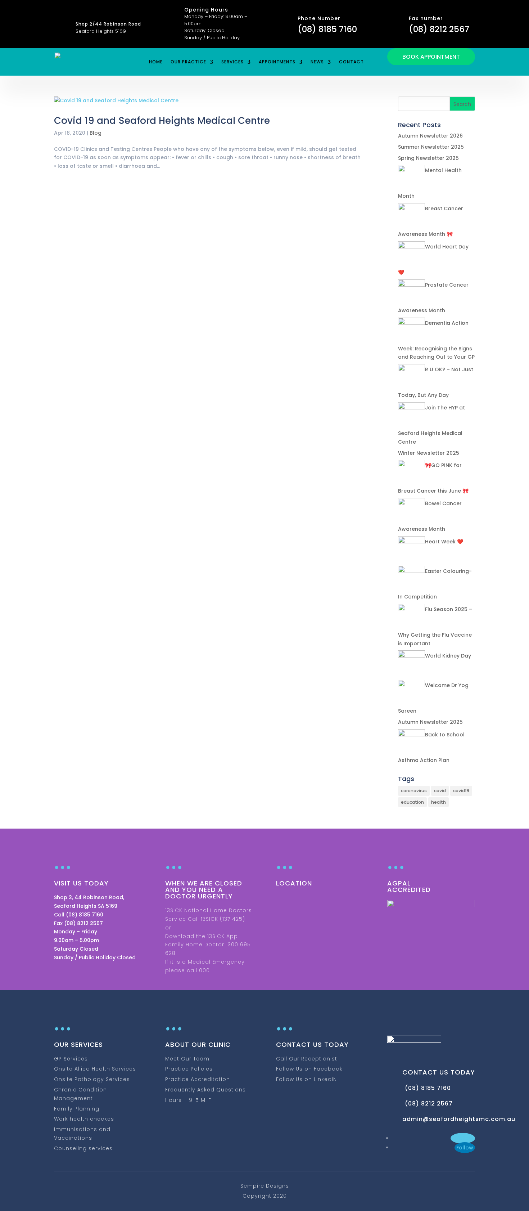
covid (440, 791)
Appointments (277, 62)
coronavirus (414, 791)
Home (156, 62)
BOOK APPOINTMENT (431, 57)
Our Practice (188, 62)
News (317, 62)
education (412, 802)
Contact (351, 62)
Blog (95, 132)
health (438, 802)
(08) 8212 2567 (439, 29)
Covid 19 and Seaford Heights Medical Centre (162, 120)
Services (232, 62)
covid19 (461, 791)
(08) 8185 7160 (327, 29)
